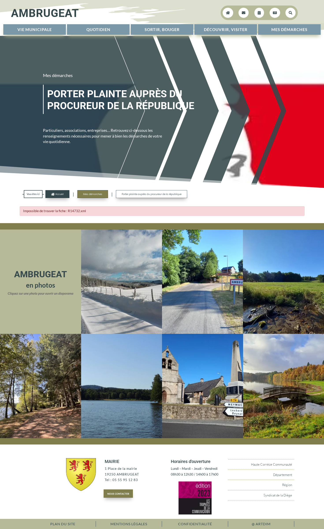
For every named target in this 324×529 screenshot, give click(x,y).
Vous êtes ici (33, 194)
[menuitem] (34, 29)
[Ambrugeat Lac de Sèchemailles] (121, 437)
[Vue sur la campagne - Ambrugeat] (283, 332)
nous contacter (118, 493)
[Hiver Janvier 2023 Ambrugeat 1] (121, 332)
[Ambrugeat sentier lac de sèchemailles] (40, 437)
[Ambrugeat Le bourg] (202, 332)
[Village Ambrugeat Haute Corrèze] (202, 437)
